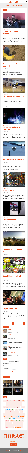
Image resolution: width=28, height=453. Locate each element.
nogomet (11, 414)
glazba (22, 400)
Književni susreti (7, 407)
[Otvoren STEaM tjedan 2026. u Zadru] (5, 354)
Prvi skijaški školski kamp (13, 160)
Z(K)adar (12, 427)
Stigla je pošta (9, 422)
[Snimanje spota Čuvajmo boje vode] (14, 52)
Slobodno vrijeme (19, 420)
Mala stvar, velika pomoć (13, 330)
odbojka (22, 414)
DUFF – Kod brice (10, 190)
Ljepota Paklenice (10, 309)
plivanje (17, 416)
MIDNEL (21, 450)
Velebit (15, 425)
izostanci (20, 402)
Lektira (16, 409)
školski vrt (12, 420)
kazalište (19, 405)
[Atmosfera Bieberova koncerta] (14, 116)
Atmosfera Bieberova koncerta (11, 128)
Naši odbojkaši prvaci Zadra (14, 96)
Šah (22, 418)
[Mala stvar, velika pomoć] (5, 331)
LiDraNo (21, 409)
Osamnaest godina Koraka (9, 416)
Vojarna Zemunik (9, 219)
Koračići (9, 334)
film (19, 400)
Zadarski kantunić (12, 341)
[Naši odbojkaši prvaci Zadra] (14, 85)
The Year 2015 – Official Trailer (12, 251)
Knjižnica (13, 407)
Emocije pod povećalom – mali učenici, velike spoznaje (16, 337)
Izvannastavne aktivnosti (11, 405)
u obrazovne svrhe (7, 366)
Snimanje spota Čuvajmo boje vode (13, 65)
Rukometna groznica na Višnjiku (15, 342)
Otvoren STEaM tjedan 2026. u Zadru (15, 353)
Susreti (14, 422)
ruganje (13, 418)
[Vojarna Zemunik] (14, 208)
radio (10, 418)
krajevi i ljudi (7, 409)
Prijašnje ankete (6, 374)
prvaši (6, 418)
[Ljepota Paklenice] (14, 297)
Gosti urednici (9, 402)
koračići (22, 407)
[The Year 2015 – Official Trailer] (14, 238)
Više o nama (13, 444)
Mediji (21, 411)
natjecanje (6, 414)
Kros (13, 409)
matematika (16, 411)
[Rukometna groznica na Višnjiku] (5, 342)
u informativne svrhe (8, 363)
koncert (18, 407)
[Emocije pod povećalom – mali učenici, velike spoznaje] (5, 336)
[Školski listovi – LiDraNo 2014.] (14, 265)
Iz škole (9, 329)
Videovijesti (5, 29)
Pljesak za (22, 416)
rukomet (18, 418)
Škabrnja (7, 420)
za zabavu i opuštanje (8, 368)
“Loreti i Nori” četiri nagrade (10, 32)
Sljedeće (24, 323)
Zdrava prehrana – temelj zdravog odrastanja (15, 348)
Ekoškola (15, 400)
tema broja (20, 422)
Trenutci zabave (9, 425)
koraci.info (7, 450)
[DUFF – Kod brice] (14, 179)
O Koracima (17, 414)
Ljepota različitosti (9, 411)
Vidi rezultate (14, 371)
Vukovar (7, 427)
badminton (6, 400)
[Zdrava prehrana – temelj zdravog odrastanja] (5, 347)
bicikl (11, 400)
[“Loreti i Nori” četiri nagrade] (14, 20)
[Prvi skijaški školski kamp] (14, 148)
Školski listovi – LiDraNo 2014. (12, 277)
